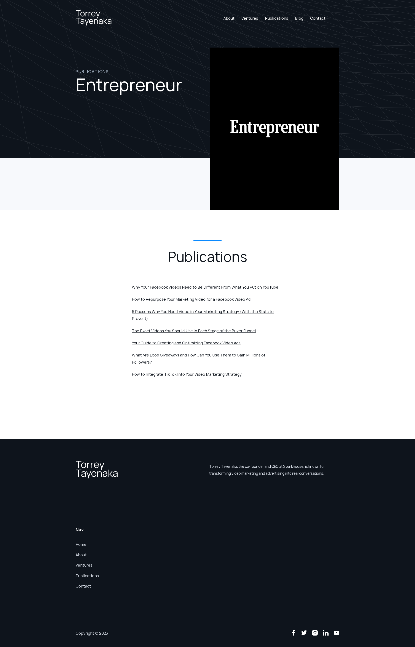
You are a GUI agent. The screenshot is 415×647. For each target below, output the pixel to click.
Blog (299, 18)
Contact (318, 18)
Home (81, 544)
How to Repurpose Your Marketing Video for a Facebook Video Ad (191, 299)
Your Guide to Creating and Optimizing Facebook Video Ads (186, 342)
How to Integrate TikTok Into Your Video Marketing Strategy (187, 374)
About (229, 18)
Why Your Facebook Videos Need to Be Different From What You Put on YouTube (205, 287)
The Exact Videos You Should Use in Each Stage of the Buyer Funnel (194, 330)
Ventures (249, 18)
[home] (94, 18)
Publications (276, 18)
